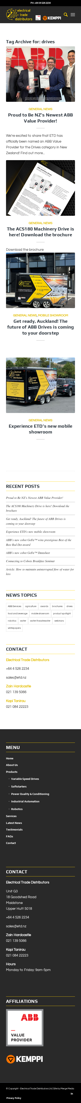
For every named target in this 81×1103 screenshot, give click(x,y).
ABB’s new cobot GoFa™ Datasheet (28, 553)
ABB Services (14, 606)
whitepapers (14, 628)
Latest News (14, 823)
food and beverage (17, 613)
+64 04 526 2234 (42, 3)
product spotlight (62, 613)
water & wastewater (40, 621)
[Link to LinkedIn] (72, 1094)
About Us (12, 765)
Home (9, 758)
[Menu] (73, 15)
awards (44, 606)
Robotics (17, 809)
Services (11, 816)
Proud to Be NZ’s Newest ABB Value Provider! (34, 498)
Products (11, 771)
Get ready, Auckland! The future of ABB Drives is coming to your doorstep (40, 327)
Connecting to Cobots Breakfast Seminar (30, 561)
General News (40, 109)
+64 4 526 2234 (17, 669)
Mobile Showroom (53, 315)
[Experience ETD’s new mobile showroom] (40, 385)
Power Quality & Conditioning (30, 794)
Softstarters (19, 786)
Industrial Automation (25, 801)
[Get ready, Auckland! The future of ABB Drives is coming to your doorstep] (40, 280)
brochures (57, 606)
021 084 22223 (17, 707)
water (23, 621)
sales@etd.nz (16, 677)
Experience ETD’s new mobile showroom (30, 532)
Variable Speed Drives (25, 778)
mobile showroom (40, 613)
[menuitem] (64, 14)
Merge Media (67, 1088)
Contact (11, 843)
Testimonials (14, 829)
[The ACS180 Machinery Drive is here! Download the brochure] (40, 188)
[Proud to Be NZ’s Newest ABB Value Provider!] (40, 74)
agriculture (30, 606)
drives (69, 606)
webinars (59, 621)
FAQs (9, 836)
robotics (12, 621)
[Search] (64, 14)
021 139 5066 (16, 692)
